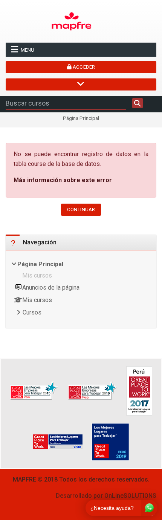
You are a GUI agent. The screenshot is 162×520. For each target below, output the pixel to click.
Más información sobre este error (63, 180)
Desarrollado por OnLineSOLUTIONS (106, 495)
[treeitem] (81, 289)
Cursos (32, 312)
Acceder (83, 67)
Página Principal (81, 118)
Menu (27, 50)
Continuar (81, 209)
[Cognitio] (71, 21)
